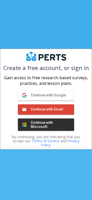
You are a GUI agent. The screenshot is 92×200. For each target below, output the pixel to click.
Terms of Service (45, 140)
